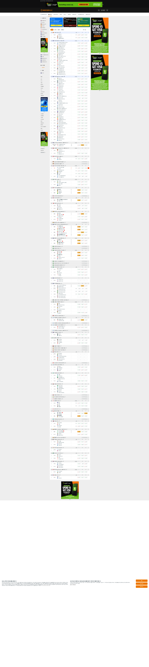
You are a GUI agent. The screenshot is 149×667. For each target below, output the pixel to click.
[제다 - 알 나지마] (70, 272)
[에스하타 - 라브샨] (70, 450)
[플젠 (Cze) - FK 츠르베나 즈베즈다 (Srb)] (70, 59)
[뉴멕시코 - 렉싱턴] (70, 192)
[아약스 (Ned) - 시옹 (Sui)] (70, 114)
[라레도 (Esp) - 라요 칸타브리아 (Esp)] (70, 294)
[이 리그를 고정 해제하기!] (60, 32)
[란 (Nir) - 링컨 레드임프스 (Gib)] (70, 134)
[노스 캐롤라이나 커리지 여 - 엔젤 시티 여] (70, 200)
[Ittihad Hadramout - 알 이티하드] (70, 359)
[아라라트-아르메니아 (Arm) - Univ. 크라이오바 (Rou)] (70, 43)
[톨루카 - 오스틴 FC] (70, 240)
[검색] (99, 10)
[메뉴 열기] (107, 10)
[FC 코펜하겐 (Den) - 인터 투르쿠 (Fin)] (70, 112)
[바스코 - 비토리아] (70, 252)
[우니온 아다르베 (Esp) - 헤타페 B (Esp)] (70, 285)
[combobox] (84, 30)
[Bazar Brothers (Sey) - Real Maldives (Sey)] (70, 291)
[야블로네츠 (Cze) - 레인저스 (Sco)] (70, 84)
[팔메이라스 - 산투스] (70, 255)
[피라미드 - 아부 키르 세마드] (70, 392)
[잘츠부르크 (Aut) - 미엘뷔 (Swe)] (70, 54)
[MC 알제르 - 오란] (70, 343)
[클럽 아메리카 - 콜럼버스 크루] (70, 243)
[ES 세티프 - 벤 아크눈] (70, 340)
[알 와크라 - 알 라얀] (70, 426)
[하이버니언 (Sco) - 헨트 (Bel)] (70, 139)
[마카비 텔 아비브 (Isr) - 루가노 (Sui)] (70, 81)
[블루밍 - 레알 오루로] (70, 214)
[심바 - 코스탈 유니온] (70, 458)
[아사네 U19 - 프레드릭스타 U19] (70, 150)
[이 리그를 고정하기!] (68, 143)
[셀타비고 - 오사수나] (70, 35)
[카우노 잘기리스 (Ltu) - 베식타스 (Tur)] (70, 57)
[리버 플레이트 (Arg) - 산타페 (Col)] (70, 145)
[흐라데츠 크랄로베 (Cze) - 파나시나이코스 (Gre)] (70, 109)
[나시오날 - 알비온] (70, 370)
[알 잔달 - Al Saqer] (70, 275)
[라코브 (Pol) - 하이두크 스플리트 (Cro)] (70, 95)
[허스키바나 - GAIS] (70, 307)
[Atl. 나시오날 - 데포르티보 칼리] (70, 431)
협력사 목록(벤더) (73, 584)
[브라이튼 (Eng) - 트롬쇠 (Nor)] (70, 125)
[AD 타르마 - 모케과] (70, 472)
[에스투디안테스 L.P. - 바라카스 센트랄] (70, 327)
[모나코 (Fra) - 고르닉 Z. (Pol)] (70, 90)
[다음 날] (88, 30)
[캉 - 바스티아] (70, 477)
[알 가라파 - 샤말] (70, 423)
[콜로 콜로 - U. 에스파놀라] (70, 416)
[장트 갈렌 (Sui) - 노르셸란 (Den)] (70, 117)
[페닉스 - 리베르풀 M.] (70, 367)
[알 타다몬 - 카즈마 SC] (70, 444)
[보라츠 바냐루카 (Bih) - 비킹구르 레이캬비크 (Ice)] (70, 123)
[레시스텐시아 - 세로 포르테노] (70, 466)
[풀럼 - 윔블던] (70, 406)
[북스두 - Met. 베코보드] (70, 381)
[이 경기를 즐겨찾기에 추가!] (51, 35)
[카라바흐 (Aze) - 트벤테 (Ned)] (70, 87)
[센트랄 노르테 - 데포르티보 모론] (70, 320)
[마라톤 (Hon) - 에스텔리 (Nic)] (70, 226)
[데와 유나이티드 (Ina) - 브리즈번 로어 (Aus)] (70, 288)
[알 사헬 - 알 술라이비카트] (70, 441)
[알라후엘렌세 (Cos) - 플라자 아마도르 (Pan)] (70, 235)
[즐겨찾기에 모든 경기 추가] (51, 32)
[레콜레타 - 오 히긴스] (70, 413)
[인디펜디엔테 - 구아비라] (70, 219)
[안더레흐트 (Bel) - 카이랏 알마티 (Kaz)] (70, 70)
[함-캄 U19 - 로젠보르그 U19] (70, 153)
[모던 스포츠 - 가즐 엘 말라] (70, 386)
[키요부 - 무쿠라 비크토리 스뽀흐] (70, 181)
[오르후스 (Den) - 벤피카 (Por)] (70, 62)
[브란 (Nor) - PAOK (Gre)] (70, 101)
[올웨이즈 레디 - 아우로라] (70, 216)
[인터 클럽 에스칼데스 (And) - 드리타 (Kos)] (70, 103)
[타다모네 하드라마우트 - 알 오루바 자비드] (70, 357)
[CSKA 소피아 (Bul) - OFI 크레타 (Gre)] (70, 68)
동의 (141, 580)
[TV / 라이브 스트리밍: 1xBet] (76, 34)
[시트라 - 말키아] (70, 205)
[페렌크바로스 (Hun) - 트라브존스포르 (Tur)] (70, 73)
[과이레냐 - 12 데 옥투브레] (70, 463)
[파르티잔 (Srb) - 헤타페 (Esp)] (70, 136)
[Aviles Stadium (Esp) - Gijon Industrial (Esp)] (70, 297)
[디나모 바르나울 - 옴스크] (70, 168)
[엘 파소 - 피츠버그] (70, 190)
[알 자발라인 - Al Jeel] (70, 269)
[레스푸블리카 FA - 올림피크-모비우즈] (70, 378)
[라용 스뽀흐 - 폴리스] (70, 184)
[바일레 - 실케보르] (70, 158)
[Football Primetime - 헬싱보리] (70, 309)
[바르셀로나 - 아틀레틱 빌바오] (70, 37)
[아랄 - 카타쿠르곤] (70, 375)
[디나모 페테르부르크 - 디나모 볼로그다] (70, 176)
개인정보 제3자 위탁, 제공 (46, 585)
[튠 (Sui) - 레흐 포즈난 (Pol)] (70, 65)
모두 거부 (141, 583)
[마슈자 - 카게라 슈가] (70, 455)
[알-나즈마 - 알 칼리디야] (70, 208)
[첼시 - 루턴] (70, 403)
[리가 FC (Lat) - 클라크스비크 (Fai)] (70, 98)
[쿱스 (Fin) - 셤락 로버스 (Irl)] (70, 79)
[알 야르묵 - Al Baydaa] (70, 354)
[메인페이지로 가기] (49, 10)
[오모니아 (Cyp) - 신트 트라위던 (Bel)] (70, 51)
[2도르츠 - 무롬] (70, 173)
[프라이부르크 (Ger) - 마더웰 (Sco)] (70, 92)
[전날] (80, 30)
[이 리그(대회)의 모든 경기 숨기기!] (88, 32)
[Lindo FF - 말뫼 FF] (70, 312)
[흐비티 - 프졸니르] (70, 334)
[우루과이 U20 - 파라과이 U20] (70, 280)
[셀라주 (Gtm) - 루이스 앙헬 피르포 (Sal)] (70, 232)
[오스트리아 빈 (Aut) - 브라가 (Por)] (70, 128)
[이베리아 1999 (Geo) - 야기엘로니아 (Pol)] (70, 45)
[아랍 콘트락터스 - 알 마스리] (70, 389)
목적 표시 (141, 586)
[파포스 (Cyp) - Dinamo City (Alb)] (70, 106)
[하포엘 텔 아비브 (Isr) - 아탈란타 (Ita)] (70, 120)
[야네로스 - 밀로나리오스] (70, 434)
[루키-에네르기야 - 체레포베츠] (70, 170)
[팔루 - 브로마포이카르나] (70, 304)
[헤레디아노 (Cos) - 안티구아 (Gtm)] (70, 229)
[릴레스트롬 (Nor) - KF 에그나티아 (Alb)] (70, 48)
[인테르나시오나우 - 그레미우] (70, 258)
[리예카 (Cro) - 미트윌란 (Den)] (70, 131)
